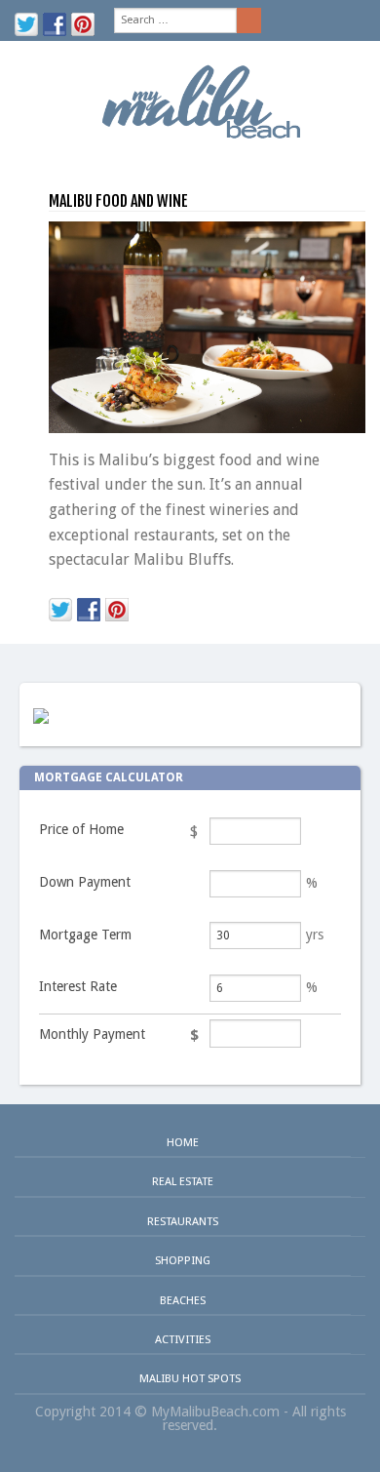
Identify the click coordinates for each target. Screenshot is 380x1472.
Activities (182, 1339)
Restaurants (182, 1221)
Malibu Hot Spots (190, 1378)
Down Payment (85, 882)
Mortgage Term (85, 934)
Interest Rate (78, 986)
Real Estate (182, 1181)
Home (183, 1142)
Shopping (182, 1260)
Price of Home (81, 829)
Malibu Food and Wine (118, 201)
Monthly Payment (92, 1034)
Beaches (183, 1300)
